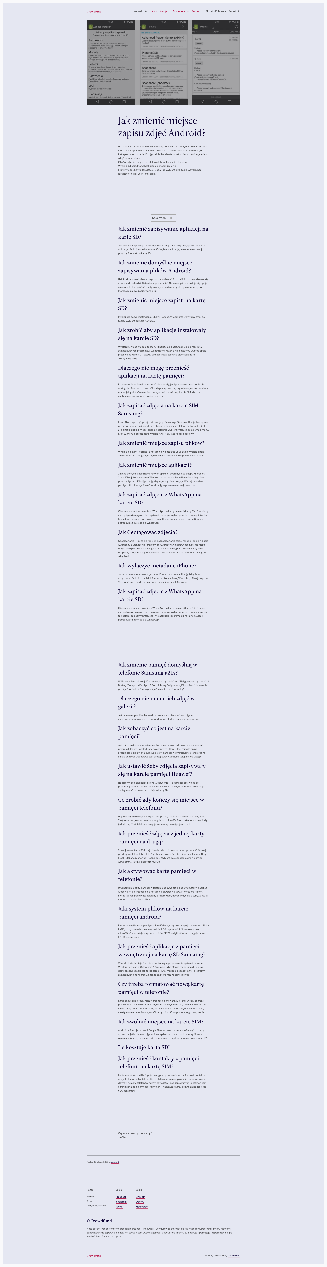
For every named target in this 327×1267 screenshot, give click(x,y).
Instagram (121, 1201)
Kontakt (90, 1196)
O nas (89, 1201)
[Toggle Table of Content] (171, 218)
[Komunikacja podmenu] (169, 11)
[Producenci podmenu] (188, 11)
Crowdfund (94, 11)
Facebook (121, 1196)
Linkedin (140, 1196)
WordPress (234, 1255)
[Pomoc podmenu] (202, 11)
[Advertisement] (163, 193)
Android (115, 1162)
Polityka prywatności (96, 1205)
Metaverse (142, 1206)
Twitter (119, 1206)
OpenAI (140, 1201)
